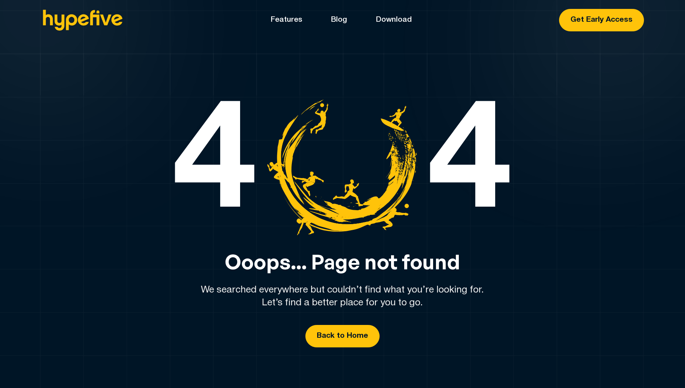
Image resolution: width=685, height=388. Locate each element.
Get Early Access (601, 19)
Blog (339, 19)
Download (394, 19)
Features (286, 19)
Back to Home (342, 335)
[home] (82, 20)
